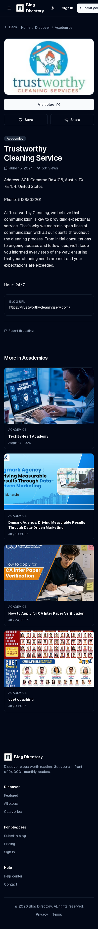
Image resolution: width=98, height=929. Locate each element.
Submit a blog (15, 836)
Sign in (67, 8)
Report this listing (21, 331)
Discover (42, 27)
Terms (57, 914)
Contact (10, 884)
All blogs (11, 803)
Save (29, 119)
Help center (13, 876)
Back (13, 27)
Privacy (42, 914)
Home (25, 27)
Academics (64, 27)
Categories (13, 811)
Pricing (9, 844)
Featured (11, 795)
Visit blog (46, 104)
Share (75, 119)
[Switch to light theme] (53, 8)
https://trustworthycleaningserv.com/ (39, 307)
